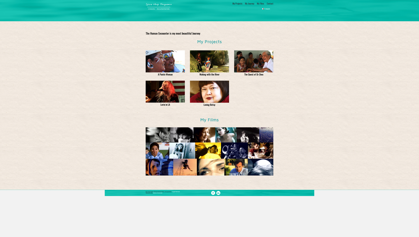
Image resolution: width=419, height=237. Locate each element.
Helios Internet (157, 193)
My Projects (209, 41)
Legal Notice (176, 191)
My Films (209, 119)
